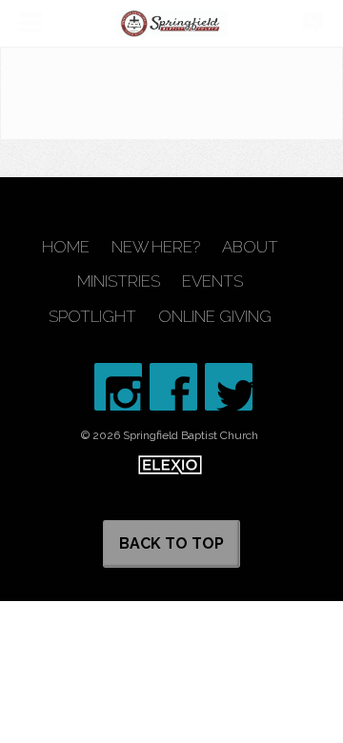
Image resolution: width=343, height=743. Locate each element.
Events (212, 281)
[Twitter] (228, 387)
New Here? (155, 247)
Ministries (118, 281)
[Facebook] (173, 387)
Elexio (170, 464)
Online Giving (215, 317)
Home (66, 247)
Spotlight (92, 317)
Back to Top (171, 543)
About (250, 247)
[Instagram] (118, 387)
